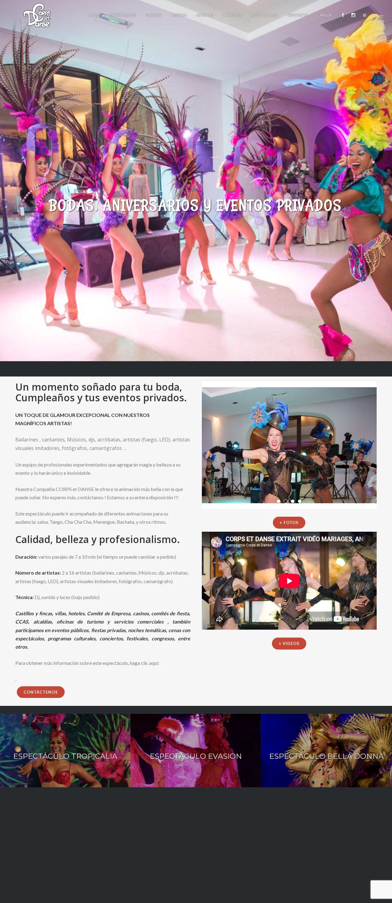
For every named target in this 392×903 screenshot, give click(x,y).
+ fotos (289, 522)
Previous (194, 445)
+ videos (289, 643)
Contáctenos (41, 692)
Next (384, 445)
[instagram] (353, 15)
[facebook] (342, 15)
